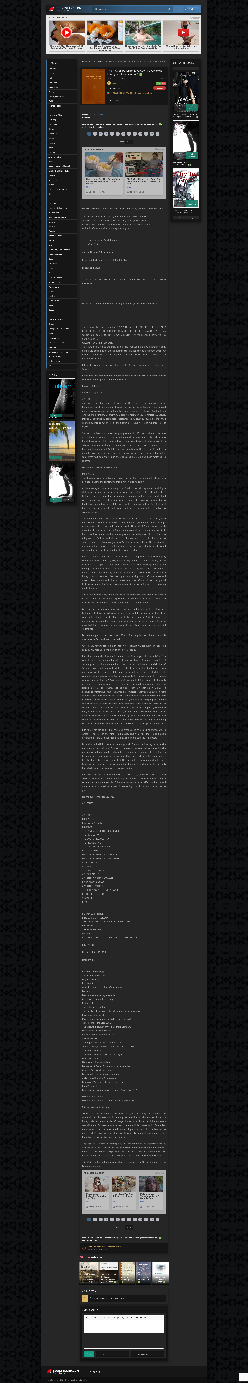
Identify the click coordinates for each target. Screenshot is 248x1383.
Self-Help (52, 120)
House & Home (55, 356)
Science (52, 110)
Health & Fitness (55, 236)
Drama (51, 92)
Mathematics (54, 212)
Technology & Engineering (59, 249)
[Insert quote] (137, 1317)
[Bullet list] (114, 1317)
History (101, 62)
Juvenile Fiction (55, 157)
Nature (51, 240)
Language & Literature (58, 208)
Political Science (55, 226)
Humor (51, 194)
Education (53, 82)
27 (151, 133)
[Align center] (104, 1317)
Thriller (52, 101)
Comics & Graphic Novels (59, 171)
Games (51, 259)
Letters (51, 291)
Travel (51, 245)
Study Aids (53, 347)
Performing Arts (55, 361)
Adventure (53, 133)
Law (50, 314)
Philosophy (53, 147)
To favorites (115, 88)
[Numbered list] (118, 1317)
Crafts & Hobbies (56, 277)
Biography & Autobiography (60, 166)
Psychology (53, 124)
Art (50, 198)
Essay (51, 268)
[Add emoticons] (123, 1317)
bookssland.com (89, 62)
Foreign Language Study (59, 328)
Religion (52, 175)
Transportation (54, 282)
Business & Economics (58, 217)
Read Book (114, 100)
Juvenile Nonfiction (56, 342)
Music (51, 161)
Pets (50, 273)
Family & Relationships (58, 189)
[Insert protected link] (131, 1317)
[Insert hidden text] (145, 1317)
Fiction (51, 73)
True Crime (53, 180)
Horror (51, 129)
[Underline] (95, 1317)
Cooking (52, 222)
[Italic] (91, 1317)
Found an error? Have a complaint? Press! (104, 1247)
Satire (51, 333)
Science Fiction (55, 106)
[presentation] (179, 68)
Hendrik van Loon (96, 114)
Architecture (54, 301)
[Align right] (108, 1317)
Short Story (53, 87)
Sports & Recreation (57, 254)
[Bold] (87, 1317)
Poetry (51, 138)
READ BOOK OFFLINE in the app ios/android (132, 93)
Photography (54, 287)
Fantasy (52, 143)
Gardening (53, 310)
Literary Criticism (56, 319)
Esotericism (53, 203)
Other (51, 366)
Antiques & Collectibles (58, 352)
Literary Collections (56, 96)
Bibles (51, 305)
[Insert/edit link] (127, 1317)
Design (51, 324)
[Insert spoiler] (141, 1317)
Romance (52, 68)
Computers (53, 231)
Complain (159, 88)
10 (140, 133)
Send (89, 1354)
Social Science (54, 338)
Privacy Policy (94, 1371)
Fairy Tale (52, 152)
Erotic (51, 78)
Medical (52, 296)
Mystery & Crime (55, 115)
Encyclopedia (54, 263)
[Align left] (100, 1317)
